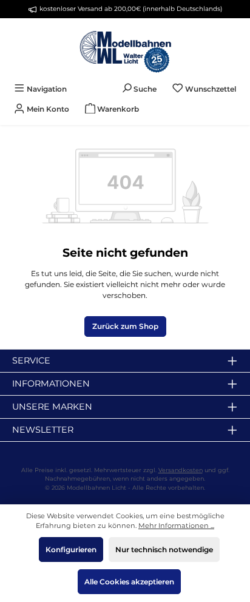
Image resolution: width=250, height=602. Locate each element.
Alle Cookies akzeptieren (129, 581)
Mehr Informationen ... (176, 525)
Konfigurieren (71, 549)
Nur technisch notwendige (164, 549)
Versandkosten (180, 470)
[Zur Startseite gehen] (125, 48)
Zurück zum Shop (125, 326)
